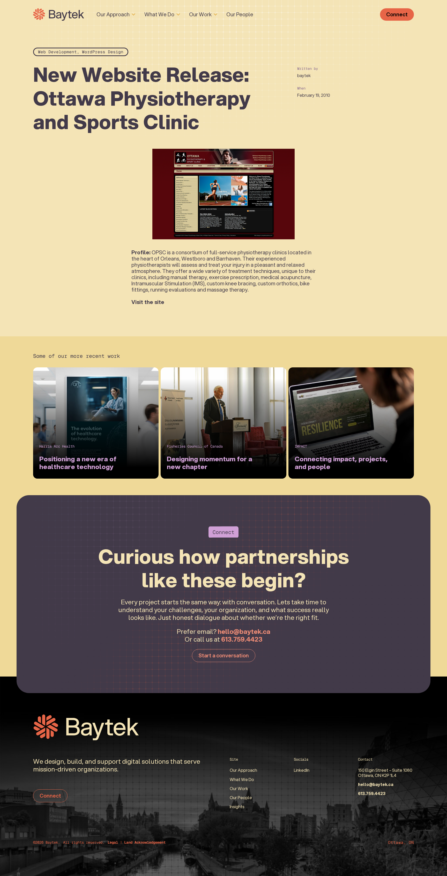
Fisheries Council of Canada (195, 446)
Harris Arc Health (56, 446)
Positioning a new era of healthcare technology (77, 462)
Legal (113, 842)
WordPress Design (102, 51)
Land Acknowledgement (145, 842)
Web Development (57, 51)
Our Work (200, 14)
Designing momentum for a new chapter (209, 462)
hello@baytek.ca (244, 631)
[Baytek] (58, 14)
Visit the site (147, 302)
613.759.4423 (242, 639)
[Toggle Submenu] (133, 14)
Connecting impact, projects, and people (341, 462)
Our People (239, 14)
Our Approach (113, 14)
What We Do (159, 14)
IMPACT (301, 446)
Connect (397, 14)
